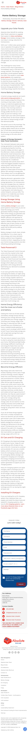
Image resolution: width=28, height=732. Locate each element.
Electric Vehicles (17, 21)
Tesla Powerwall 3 (8, 247)
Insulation (3, 685)
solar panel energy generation (10, 98)
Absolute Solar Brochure (7, 670)
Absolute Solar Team (6, 662)
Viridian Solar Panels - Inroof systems (11, 695)
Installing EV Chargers (10, 493)
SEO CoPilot (10, 730)
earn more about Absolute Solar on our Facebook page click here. (12, 506)
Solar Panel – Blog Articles (14, 7)
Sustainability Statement (7, 707)
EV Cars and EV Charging (12, 437)
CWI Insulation (5, 697)
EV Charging (4, 682)
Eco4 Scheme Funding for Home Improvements (14, 710)
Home (3, 7)
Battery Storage (6, 21)
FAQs (2, 688)
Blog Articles (4, 665)
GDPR (2, 705)
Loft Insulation (5, 700)
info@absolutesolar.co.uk (13, 612)
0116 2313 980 (10, 609)
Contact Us (4, 672)
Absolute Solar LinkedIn (13, 616)
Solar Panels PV (5, 692)
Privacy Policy (17, 577)
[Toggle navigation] (3, 3)
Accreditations (5, 667)
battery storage (11, 206)
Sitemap (3, 713)
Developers (4, 690)
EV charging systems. (13, 504)
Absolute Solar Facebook (13, 620)
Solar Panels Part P (6, 677)
